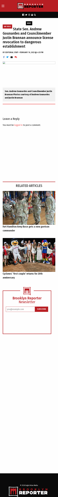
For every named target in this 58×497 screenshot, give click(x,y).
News (29, 23)
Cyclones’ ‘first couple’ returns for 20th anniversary (22, 275)
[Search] (34, 15)
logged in (18, 125)
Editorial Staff (12, 52)
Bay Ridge (7, 26)
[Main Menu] (3, 6)
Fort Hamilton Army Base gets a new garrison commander (26, 228)
